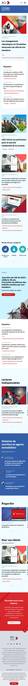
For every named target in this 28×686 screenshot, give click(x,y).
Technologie (5, 420)
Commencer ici (13, 622)
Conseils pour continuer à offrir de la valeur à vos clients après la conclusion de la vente (13, 74)
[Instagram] (20, 644)
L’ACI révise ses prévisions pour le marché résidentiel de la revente (13, 100)
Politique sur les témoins (14, 680)
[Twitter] (14, 644)
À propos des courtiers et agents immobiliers (13, 57)
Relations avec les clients (10, 78)
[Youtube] (17, 644)
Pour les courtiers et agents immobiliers (12, 187)
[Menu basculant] (25, 9)
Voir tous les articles (8, 451)
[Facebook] (8, 644)
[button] (12, 426)
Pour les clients (6, 189)
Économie (6, 103)
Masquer (14, 683)
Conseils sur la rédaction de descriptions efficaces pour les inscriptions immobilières (11, 221)
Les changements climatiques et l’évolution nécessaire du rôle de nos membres (13, 332)
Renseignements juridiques (14, 669)
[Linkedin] (11, 644)
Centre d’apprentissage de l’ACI (11, 93)
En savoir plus (8, 294)
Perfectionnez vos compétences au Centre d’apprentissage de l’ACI (13, 86)
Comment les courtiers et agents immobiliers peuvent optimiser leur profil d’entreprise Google (13, 413)
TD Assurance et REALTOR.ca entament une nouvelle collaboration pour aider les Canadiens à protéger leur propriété (14, 181)
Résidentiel (13, 103)
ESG (3, 54)
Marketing (4, 228)
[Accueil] (6, 3)
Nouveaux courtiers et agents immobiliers (14, 90)
